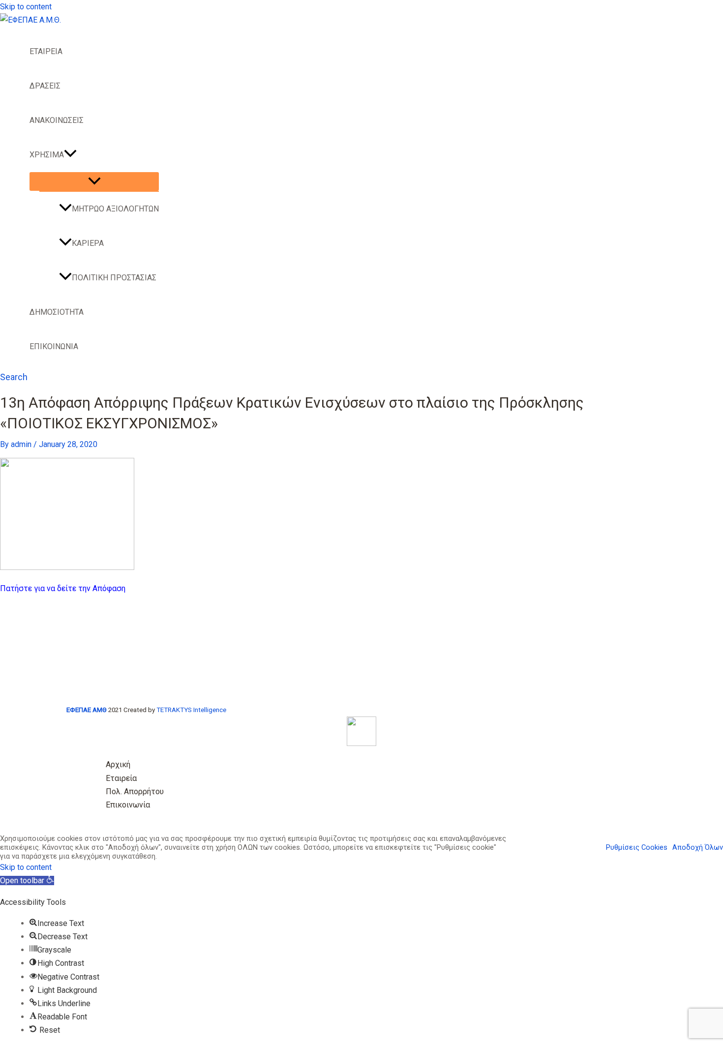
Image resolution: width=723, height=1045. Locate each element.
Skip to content (26, 6)
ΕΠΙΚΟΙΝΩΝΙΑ (54, 346)
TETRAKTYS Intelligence (191, 710)
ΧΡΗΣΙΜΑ (47, 154)
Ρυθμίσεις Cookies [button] (636, 847)
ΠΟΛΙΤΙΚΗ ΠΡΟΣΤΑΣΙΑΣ (114, 277)
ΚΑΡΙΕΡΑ (88, 243)
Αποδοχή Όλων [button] (697, 847)
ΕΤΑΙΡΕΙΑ (46, 51)
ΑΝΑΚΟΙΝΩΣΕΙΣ (57, 120)
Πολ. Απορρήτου (135, 791)
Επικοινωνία (128, 804)
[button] (70, 155)
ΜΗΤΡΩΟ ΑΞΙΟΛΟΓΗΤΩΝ (115, 208)
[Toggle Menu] (94, 181)
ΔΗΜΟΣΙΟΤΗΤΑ (57, 312)
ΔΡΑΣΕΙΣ (45, 85)
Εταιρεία (121, 778)
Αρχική (118, 764)
